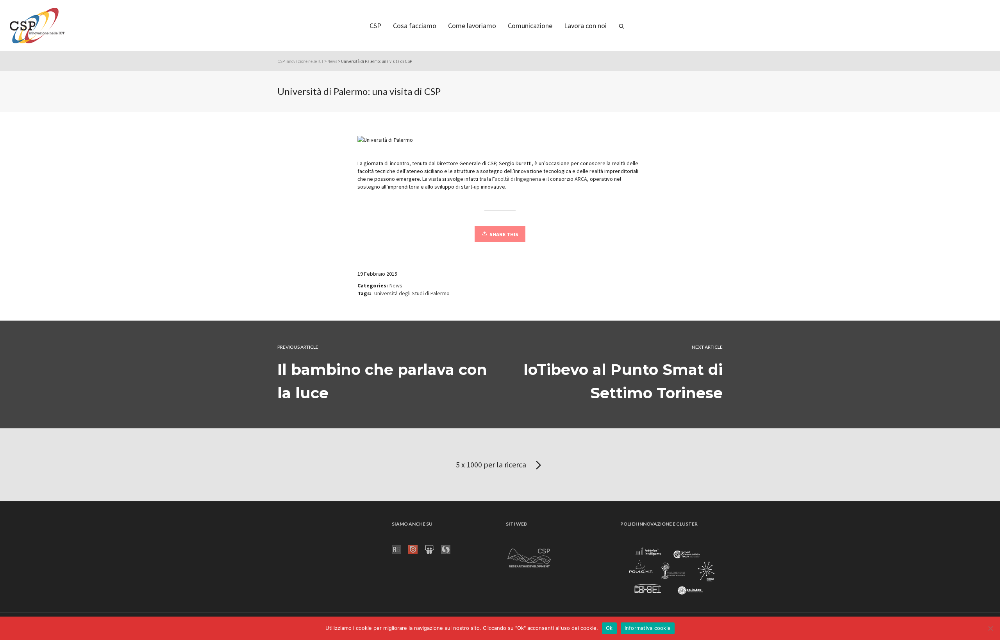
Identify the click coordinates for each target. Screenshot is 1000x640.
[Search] (621, 25)
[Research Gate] (400, 548)
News (332, 61)
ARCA (580, 178)
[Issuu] (416, 548)
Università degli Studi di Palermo (412, 293)
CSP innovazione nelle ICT (300, 61)
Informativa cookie (648, 628)
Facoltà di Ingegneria (516, 178)
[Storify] (449, 548)
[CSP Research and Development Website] (529, 556)
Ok (609, 628)
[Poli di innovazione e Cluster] (671, 572)
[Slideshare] (433, 548)
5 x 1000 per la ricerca (492, 464)
